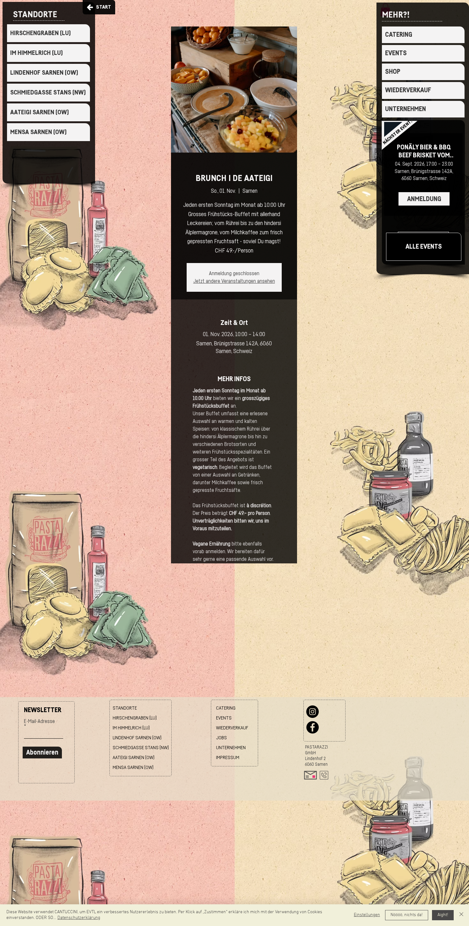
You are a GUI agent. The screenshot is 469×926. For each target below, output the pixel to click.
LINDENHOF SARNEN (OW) (44, 73)
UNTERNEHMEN (405, 109)
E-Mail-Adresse (39, 721)
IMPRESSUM (227, 757)
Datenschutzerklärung (78, 918)
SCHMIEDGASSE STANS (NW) (48, 92)
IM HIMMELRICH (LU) (36, 53)
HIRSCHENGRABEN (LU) (40, 33)
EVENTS (396, 53)
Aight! (442, 915)
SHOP (392, 71)
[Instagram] (312, 711)
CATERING (398, 34)
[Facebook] (312, 727)
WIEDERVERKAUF (408, 90)
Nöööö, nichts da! (407, 915)
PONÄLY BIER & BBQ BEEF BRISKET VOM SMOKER (424, 151)
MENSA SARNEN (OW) (38, 132)
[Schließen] (461, 915)
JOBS (221, 737)
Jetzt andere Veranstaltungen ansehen (234, 281)
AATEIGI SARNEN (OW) (39, 112)
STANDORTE (125, 708)
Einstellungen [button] (367, 915)
